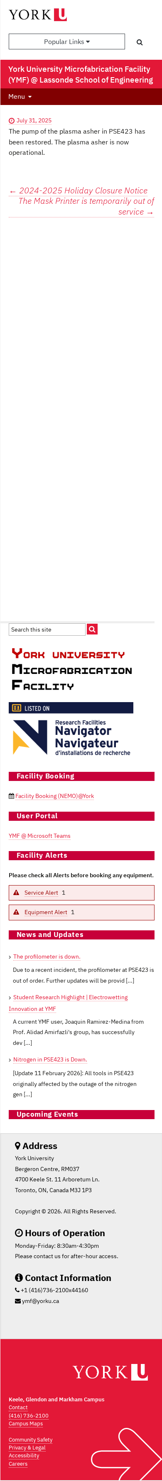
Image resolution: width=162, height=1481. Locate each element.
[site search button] (92, 629)
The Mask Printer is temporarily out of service (86, 206)
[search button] (140, 42)
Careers (18, 1463)
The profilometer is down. (47, 956)
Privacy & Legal (27, 1447)
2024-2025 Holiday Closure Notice (78, 190)
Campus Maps (26, 1423)
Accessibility (24, 1455)
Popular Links (65, 41)
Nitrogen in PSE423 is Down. (50, 1059)
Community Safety (30, 1439)
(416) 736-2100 (29, 1415)
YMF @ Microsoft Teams (40, 835)
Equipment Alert (46, 912)
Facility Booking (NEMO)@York (54, 796)
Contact (18, 1407)
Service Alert (41, 892)
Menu (16, 96)
